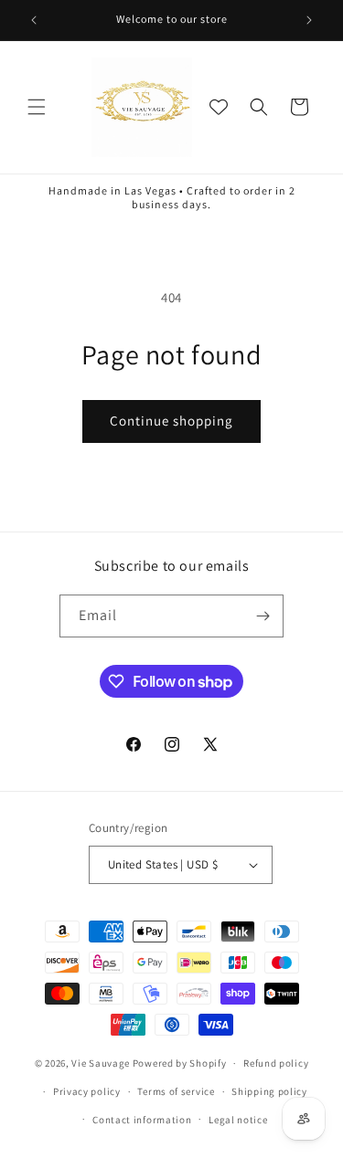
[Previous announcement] (34, 20)
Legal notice (238, 1119)
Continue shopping (171, 420)
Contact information (141, 1119)
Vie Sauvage (100, 1063)
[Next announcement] (309, 20)
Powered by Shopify (180, 1063)
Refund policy (275, 1063)
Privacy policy (87, 1091)
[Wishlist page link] (218, 107)
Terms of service (175, 1091)
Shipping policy (269, 1091)
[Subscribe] (262, 616)
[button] (36, 107)
